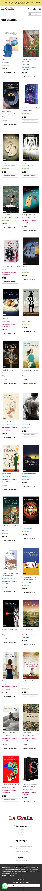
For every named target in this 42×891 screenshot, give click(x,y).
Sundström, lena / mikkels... (10, 114)
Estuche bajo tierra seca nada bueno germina (29, 785)
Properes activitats (21, 861)
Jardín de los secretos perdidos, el (29, 60)
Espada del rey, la (7, 370)
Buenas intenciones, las (9, 629)
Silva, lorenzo (26, 321)
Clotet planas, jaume (8, 373)
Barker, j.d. (5, 269)
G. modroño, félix (27, 632)
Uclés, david (5, 530)
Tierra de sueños (27, 629)
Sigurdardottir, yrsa (27, 166)
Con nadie (25, 318)
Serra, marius (6, 476)
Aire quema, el (6, 163)
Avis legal (21, 844)
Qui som (21, 829)
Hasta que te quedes (28, 215)
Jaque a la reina (7, 111)
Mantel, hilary (6, 321)
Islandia (24, 422)
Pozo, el (24, 525)
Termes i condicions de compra (21, 846)
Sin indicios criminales (29, 474)
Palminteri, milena (27, 373)
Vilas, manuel (26, 425)
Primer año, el (6, 422)
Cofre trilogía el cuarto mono (11, 266)
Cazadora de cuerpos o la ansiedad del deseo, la (30, 578)
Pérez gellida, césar (27, 789)
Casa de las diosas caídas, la (31, 108)
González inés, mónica (8, 166)
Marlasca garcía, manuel (29, 217)
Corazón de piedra (8, 681)
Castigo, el (25, 163)
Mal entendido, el (7, 474)
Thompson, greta (27, 110)
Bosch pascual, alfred (28, 735)
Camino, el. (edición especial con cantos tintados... (11, 575)
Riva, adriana (5, 62)
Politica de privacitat (21, 851)
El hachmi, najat (26, 582)
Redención (5, 318)
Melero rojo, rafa (27, 476)
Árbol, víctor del (6, 632)
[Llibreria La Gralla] (7, 9)
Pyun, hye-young (27, 528)
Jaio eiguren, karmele (8, 684)
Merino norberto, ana (8, 787)
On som (21, 832)
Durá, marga (25, 686)
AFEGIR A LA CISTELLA (10, 72)
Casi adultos (6, 215)
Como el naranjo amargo (30, 370)
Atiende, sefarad (27, 733)
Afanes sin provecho (8, 733)
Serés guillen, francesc (8, 425)
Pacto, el (24, 266)
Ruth (3, 59)
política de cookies (8, 875)
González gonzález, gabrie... (10, 217)
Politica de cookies (21, 849)
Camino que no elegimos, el (10, 784)
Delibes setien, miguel (8, 578)
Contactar (21, 834)
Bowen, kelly (25, 64)
